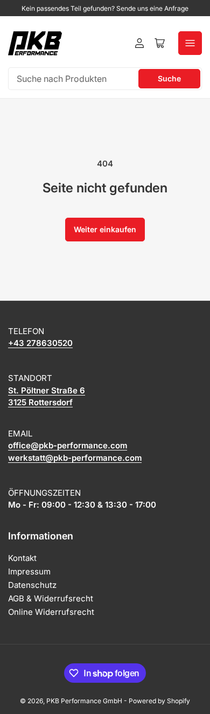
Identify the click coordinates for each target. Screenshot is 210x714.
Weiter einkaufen (105, 229)
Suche (169, 78)
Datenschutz (32, 585)
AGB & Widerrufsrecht (50, 598)
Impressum (29, 571)
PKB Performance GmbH (84, 701)
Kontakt (22, 558)
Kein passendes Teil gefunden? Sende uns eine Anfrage (105, 8)
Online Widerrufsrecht (51, 612)
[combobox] (105, 78)
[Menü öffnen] (190, 43)
